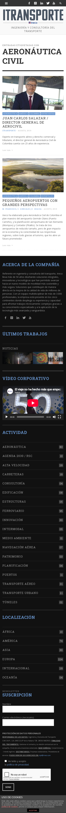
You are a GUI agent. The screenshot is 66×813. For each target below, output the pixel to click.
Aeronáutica (10, 113)
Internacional (16, 668)
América (23, 113)
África (8, 632)
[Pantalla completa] (59, 416)
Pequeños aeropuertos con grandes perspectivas (30, 202)
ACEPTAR (33, 810)
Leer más (6, 150)
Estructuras (14, 501)
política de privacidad (18, 764)
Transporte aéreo (18, 584)
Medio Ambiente (16, 538)
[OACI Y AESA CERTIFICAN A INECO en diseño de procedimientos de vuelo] (40, 358)
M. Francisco (9, 209)
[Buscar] (6, 3)
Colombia (35, 113)
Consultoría (13, 483)
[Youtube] (54, 3)
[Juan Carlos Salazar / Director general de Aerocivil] (33, 92)
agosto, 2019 (24, 130)
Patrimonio (12, 556)
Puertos (9, 575)
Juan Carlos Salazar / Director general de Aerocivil (25, 122)
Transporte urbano (20, 593)
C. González (24, 209)
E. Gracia (37, 209)
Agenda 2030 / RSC (17, 456)
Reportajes (47, 196)
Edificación (12, 492)
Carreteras (13, 474)
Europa (8, 659)
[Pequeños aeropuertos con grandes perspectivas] (33, 175)
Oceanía (9, 677)
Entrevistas (48, 113)
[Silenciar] (54, 416)
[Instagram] (35, 3)
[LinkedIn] (42, 3)
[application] (33, 403)
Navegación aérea (19, 547)
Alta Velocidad (15, 465)
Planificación (15, 565)
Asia (6, 650)
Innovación (12, 520)
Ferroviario (13, 511)
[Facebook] (29, 3)
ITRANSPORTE (9, 130)
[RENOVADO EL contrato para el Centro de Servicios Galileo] (17, 358)
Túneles (9, 602)
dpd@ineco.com (45, 755)
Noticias (10, 348)
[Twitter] (48, 3)
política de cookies (10, 807)
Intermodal (13, 529)
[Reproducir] (6, 416)
